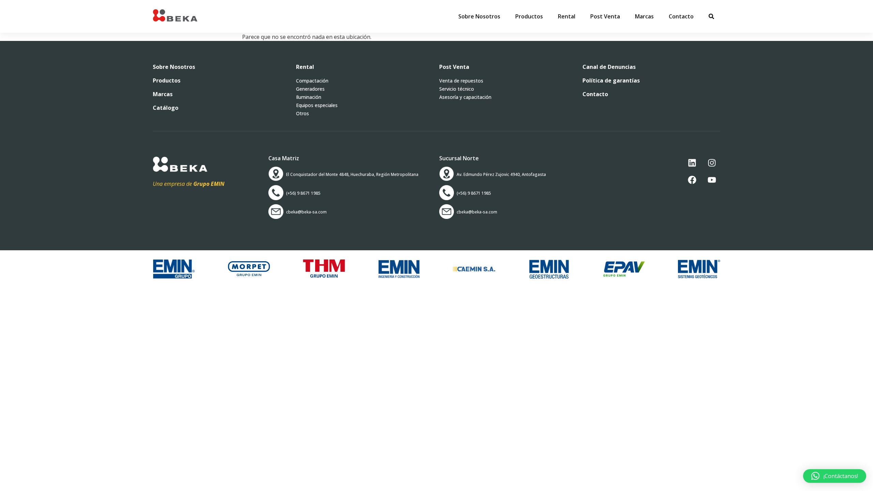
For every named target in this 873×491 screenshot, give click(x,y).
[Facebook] (691, 179)
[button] (529, 16)
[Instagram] (711, 162)
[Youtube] (711, 179)
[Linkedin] (691, 162)
